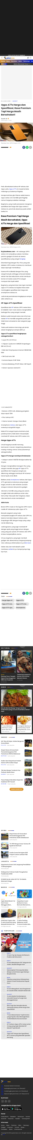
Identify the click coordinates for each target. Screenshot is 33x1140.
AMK (4, 1134)
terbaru (12, 425)
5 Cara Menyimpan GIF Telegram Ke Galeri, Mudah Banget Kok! (19, 963)
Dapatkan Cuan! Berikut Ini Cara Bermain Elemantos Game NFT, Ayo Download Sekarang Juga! (24, 906)
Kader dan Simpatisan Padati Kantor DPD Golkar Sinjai (11, 762)
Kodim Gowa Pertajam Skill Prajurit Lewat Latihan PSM (19, 853)
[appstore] (6, 1110)
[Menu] (2, 57)
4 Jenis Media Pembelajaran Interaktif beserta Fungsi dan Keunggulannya (17, 998)
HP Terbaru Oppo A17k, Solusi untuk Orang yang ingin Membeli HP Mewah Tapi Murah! (19, 1026)
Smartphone (20, 608)
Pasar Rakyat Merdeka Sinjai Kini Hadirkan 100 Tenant (12, 781)
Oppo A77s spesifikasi (8, 608)
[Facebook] (23, 147)
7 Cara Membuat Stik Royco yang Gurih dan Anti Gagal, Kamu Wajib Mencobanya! (8, 729)
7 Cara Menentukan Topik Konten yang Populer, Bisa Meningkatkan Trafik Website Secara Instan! (18, 1017)
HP (12, 307)
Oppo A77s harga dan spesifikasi (22, 604)
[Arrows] (2, 661)
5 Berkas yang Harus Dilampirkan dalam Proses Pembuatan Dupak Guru (18, 981)
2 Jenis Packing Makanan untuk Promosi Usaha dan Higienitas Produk (23, 923)
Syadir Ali (4, 118)
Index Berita (16, 789)
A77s (15, 189)
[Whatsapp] (5, 1101)
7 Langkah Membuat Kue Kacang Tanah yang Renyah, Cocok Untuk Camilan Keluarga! (24, 729)
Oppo (11, 189)
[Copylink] (30, 147)
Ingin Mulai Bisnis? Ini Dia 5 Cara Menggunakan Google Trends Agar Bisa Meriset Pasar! (8, 905)
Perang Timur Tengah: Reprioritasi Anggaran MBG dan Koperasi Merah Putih (8, 679)
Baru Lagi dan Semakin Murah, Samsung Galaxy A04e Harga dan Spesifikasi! (18, 1007)
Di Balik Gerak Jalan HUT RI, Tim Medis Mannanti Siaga (13, 880)
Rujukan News (6, 101)
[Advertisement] (16, 82)
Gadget (15, 101)
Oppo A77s (20, 600)
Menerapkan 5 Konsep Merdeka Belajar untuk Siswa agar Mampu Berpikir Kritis (18, 972)
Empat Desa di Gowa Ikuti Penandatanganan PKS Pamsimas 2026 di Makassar (10, 752)
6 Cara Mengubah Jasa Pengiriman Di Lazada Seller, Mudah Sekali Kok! (19, 990)
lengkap (22, 259)
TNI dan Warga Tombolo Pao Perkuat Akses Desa (10, 771)
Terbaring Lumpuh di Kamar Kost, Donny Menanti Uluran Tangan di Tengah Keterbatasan (24, 678)
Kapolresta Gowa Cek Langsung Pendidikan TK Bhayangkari (16, 865)
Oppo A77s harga (8, 604)
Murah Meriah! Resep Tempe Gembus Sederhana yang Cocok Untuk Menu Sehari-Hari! (15, 709)
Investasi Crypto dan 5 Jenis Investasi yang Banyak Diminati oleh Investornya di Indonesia (8, 924)
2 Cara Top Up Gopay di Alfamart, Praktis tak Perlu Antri (18, 956)
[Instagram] (9, 1101)
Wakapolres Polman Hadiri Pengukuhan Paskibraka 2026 (14, 873)
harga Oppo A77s (8, 600)
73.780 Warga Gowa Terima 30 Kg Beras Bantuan (20, 845)
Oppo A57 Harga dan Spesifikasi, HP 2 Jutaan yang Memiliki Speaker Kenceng (18, 1035)
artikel (11, 549)
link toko (27, 543)
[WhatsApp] (27, 147)
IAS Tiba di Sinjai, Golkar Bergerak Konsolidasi (12, 742)
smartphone (15, 480)
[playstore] (16, 1110)
